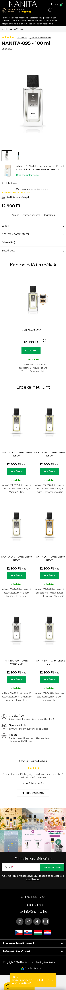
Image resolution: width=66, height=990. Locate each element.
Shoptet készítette (35, 968)
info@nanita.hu (35, 911)
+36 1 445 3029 (35, 897)
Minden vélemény (33, 793)
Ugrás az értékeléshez (40, 37)
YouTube (45, 921)
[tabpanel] (33, 325)
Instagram (28, 921)
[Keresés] (51, 4)
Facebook (19, 921)
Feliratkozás (52, 867)
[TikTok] (37, 921)
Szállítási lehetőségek (17, 197)
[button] (16, 468)
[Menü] (4, 4)
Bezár (23, 212)
